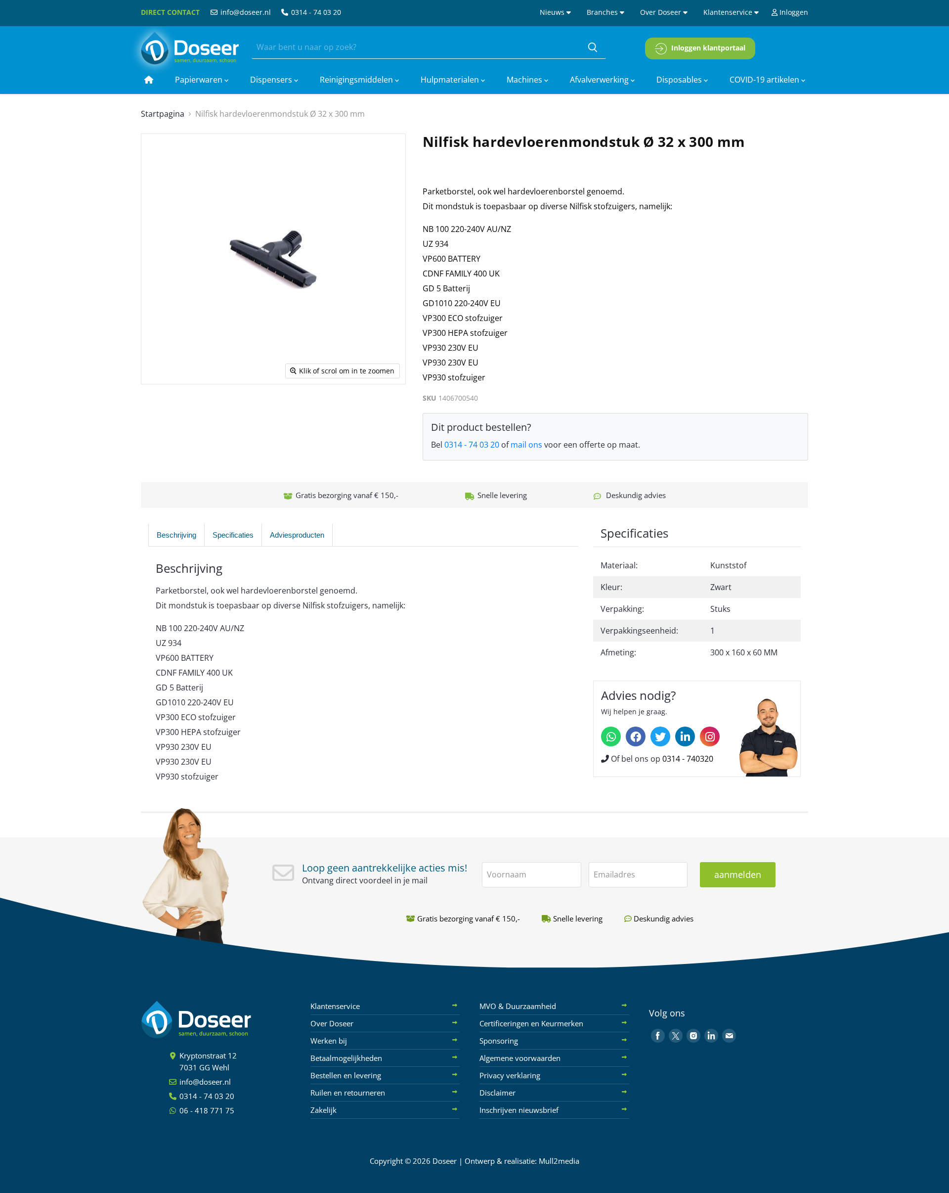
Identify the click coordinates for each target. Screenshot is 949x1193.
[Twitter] (660, 736)
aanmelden (737, 874)
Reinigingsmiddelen (357, 79)
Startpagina (162, 113)
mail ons (526, 444)
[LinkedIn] (685, 736)
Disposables (680, 79)
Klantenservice (728, 12)
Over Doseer (661, 12)
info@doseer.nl (244, 12)
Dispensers (272, 79)
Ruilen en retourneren (347, 1093)
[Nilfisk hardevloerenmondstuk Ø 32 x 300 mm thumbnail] (168, 412)
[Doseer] (215, 1019)
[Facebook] (636, 736)
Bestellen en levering (345, 1075)
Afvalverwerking (600, 79)
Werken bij (328, 1041)
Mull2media (559, 1161)
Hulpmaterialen (451, 79)
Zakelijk (323, 1110)
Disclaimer (497, 1093)
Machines (525, 79)
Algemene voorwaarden (520, 1058)
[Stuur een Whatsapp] (611, 736)
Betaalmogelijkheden (346, 1058)
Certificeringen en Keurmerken (531, 1023)
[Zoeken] (592, 47)
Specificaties (233, 535)
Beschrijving (176, 535)
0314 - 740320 (687, 758)
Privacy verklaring (509, 1075)
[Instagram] (710, 736)
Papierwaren (199, 79)
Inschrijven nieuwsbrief (519, 1110)
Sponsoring (498, 1041)
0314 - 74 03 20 (315, 12)
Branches (603, 12)
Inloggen (792, 12)
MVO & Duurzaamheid (517, 1006)
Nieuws (553, 12)
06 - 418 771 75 (205, 1110)
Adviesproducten (297, 535)
